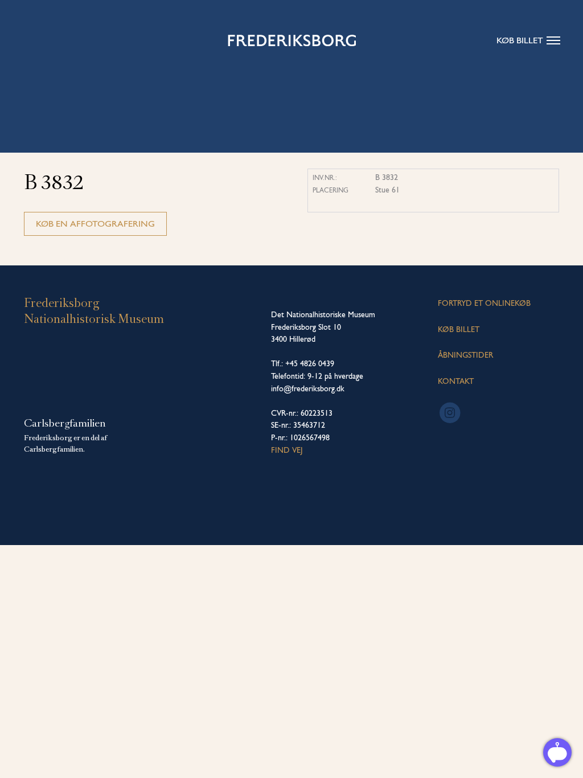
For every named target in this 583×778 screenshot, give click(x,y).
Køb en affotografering (95, 223)
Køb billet (519, 40)
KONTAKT (456, 381)
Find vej (287, 449)
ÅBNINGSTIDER (465, 354)
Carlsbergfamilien (65, 423)
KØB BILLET (458, 329)
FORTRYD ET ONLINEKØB (484, 303)
